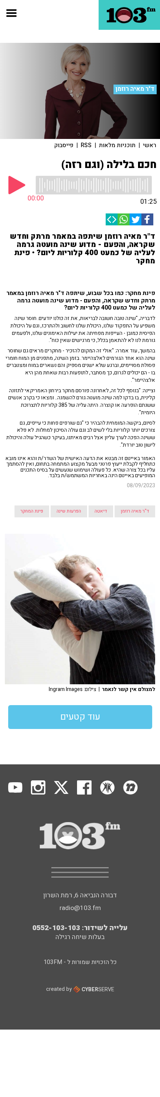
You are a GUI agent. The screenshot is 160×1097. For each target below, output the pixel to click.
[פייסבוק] (147, 219)
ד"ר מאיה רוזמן (135, 89)
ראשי (149, 145)
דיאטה (101, 511)
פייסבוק (63, 145)
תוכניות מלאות (117, 145)
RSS (86, 145)
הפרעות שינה (69, 511)
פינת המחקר (31, 511)
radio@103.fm (80, 908)
